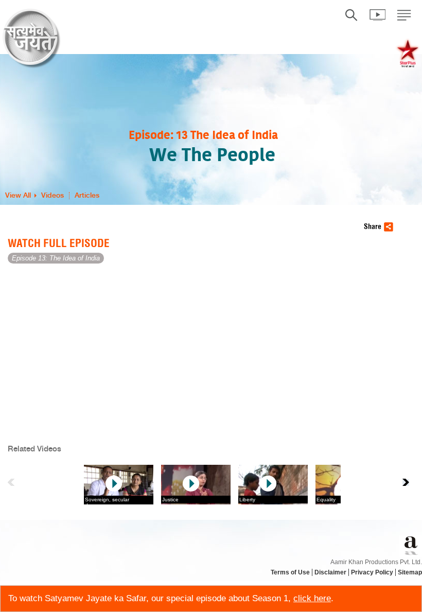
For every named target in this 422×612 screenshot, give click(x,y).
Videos (52, 195)
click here (312, 598)
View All (18, 195)
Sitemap (410, 572)
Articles (87, 195)
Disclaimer (330, 572)
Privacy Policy (372, 572)
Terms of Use (290, 572)
